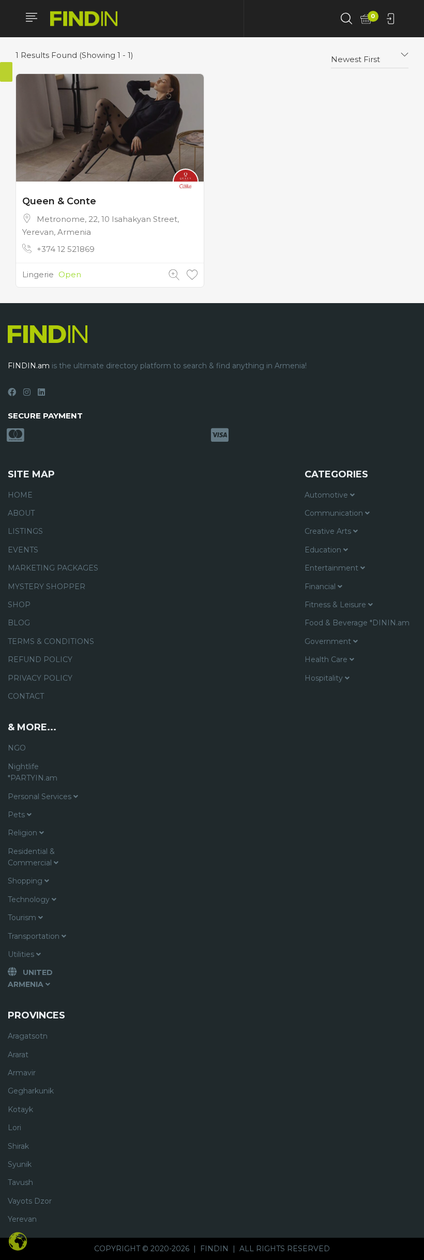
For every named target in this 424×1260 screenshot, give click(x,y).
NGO (17, 748)
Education (324, 549)
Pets (17, 814)
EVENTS (23, 549)
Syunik (20, 1164)
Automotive (327, 495)
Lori (14, 1127)
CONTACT (26, 696)
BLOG (19, 622)
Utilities (22, 954)
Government (329, 641)
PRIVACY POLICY (40, 678)
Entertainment (332, 568)
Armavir (22, 1072)
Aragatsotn (28, 1036)
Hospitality (325, 678)
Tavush (20, 1182)
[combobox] (369, 55)
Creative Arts (329, 531)
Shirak (18, 1146)
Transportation (35, 936)
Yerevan (22, 1219)
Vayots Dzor (30, 1201)
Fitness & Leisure (336, 604)
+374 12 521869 (66, 249)
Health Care (327, 659)
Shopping (26, 881)
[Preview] (174, 274)
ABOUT (21, 513)
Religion (23, 832)
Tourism (23, 917)
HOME (20, 495)
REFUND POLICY (40, 659)
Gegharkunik (31, 1091)
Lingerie (38, 274)
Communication (335, 513)
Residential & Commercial (31, 857)
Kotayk (20, 1109)
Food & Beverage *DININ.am (357, 622)
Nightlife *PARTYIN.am (32, 772)
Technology (30, 899)
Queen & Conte (59, 201)
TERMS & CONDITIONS (51, 641)
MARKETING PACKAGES (53, 568)
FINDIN (214, 1248)
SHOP (19, 604)
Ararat (18, 1054)
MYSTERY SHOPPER (46, 586)
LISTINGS (25, 531)
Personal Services (40, 796)
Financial (321, 586)
